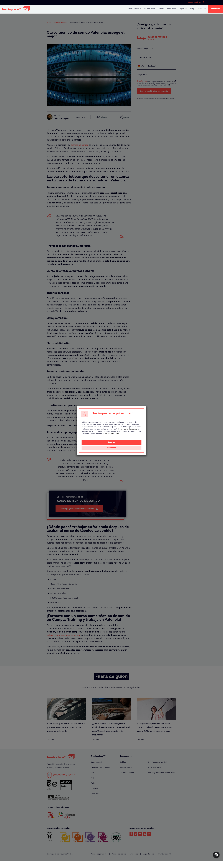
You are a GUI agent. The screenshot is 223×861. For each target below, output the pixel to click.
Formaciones (133, 9)
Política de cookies (112, 433)
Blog (192, 9)
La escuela (149, 9)
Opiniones (171, 9)
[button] (216, 855)
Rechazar (111, 448)
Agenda (183, 9)
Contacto (202, 9)
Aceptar (111, 442)
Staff (161, 9)
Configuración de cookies (127, 429)
